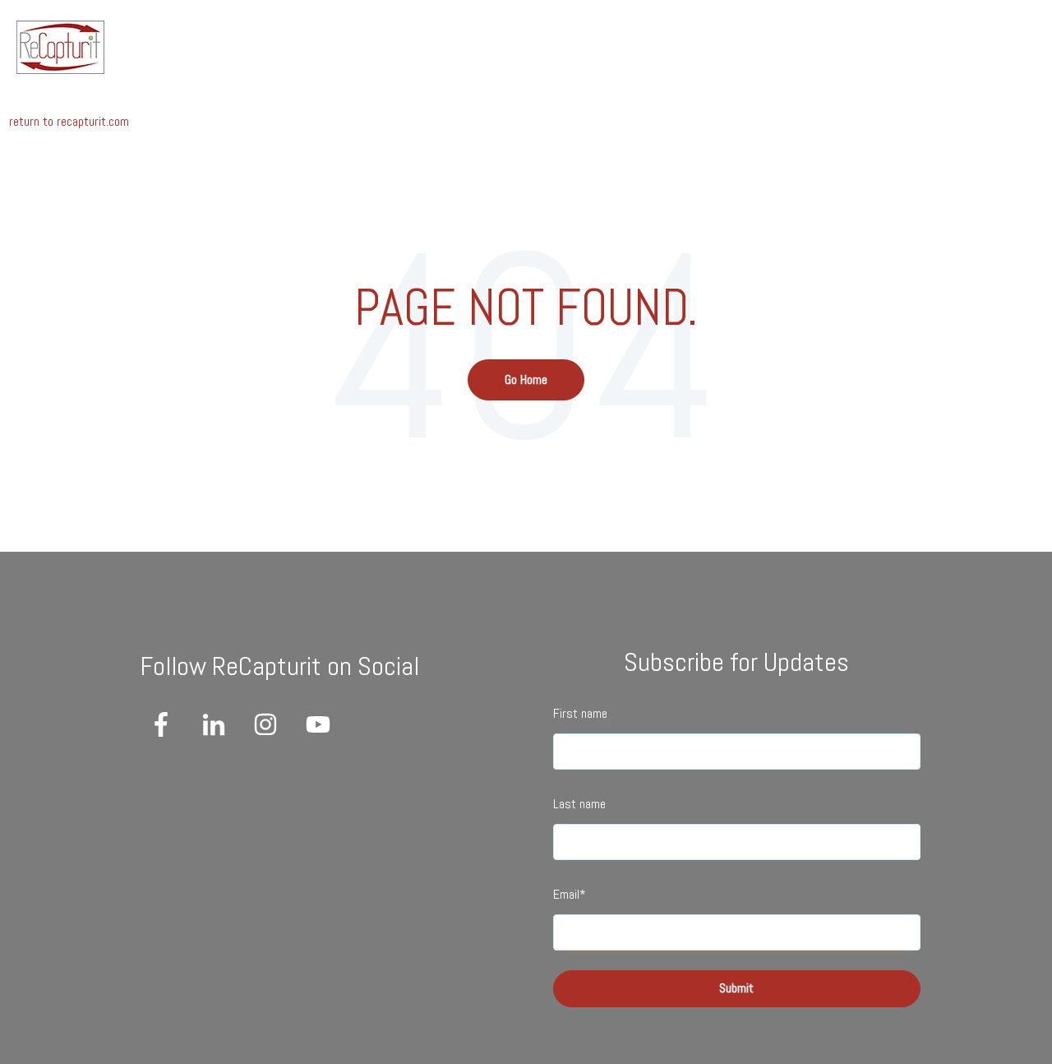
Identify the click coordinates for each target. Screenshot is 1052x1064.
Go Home (526, 379)
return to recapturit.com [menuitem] (69, 121)
